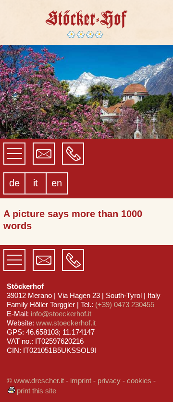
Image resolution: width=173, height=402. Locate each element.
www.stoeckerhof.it (66, 323)
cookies (139, 380)
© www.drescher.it (35, 380)
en (56, 183)
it (35, 183)
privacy (109, 380)
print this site (36, 391)
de (14, 183)
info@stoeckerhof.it (61, 314)
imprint (80, 380)
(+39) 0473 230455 (124, 304)
